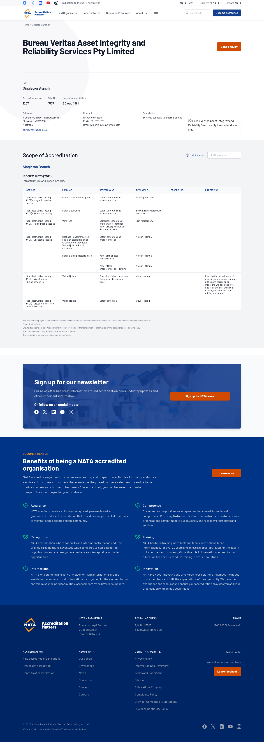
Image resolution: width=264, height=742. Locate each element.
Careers (84, 694)
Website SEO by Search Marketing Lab (69, 729)
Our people (86, 658)
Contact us (85, 680)
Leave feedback (227, 671)
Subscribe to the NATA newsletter (81, 2)
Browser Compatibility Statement (156, 701)
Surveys (84, 687)
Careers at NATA (209, 2)
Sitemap (140, 680)
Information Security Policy (151, 665)
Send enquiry (229, 46)
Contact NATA (233, 2)
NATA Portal (187, 2)
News (82, 672)
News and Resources (118, 13)
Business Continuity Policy (151, 708)
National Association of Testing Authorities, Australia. (61, 724)
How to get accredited (37, 665)
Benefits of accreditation (38, 672)
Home (26, 24)
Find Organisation (68, 13)
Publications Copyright (149, 687)
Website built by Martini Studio (37, 729)
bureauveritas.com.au (35, 129)
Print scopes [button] (198, 155)
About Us (141, 13)
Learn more (226, 473)
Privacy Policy (143, 658)
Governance (86, 665)
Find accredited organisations (42, 658)
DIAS (155, 13)
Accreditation (92, 13)
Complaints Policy (146, 694)
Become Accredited (227, 12)
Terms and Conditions (148, 672)
